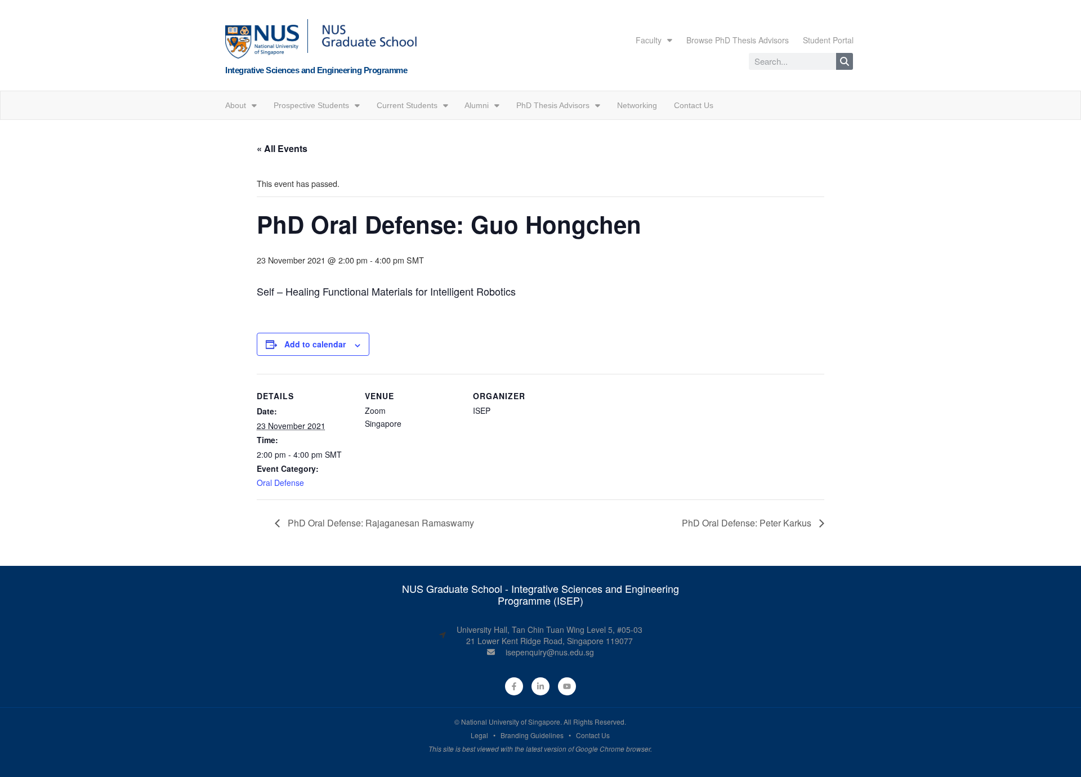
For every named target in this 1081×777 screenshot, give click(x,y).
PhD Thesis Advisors (552, 105)
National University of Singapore (510, 721)
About (235, 105)
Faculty (649, 40)
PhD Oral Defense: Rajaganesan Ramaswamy (379, 522)
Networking (637, 105)
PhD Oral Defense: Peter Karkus (748, 522)
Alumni (476, 105)
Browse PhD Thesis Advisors (737, 40)
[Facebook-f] (514, 686)
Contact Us (693, 105)
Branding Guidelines (532, 735)
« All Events (282, 148)
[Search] (844, 61)
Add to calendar (315, 344)
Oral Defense (280, 482)
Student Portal (828, 40)
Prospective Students (311, 105)
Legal (479, 735)
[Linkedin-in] (540, 686)
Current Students (407, 105)
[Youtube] (567, 686)
